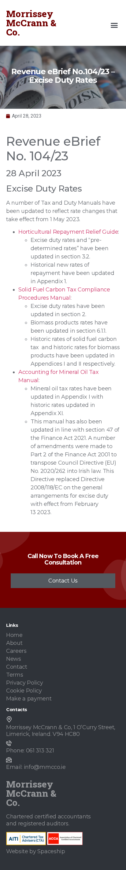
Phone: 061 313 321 (30, 750)
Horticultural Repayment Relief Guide (68, 231)
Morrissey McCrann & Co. (31, 23)
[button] (114, 25)
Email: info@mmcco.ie (36, 767)
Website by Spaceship (35, 851)
